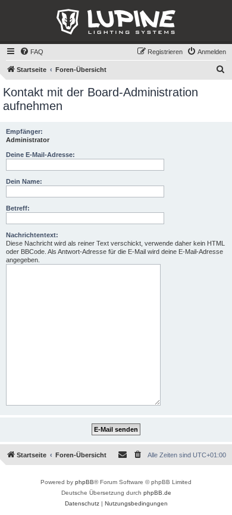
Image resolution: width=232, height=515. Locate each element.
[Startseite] (116, 22)
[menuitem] (31, 52)
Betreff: (18, 208)
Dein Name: (24, 181)
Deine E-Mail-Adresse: (40, 154)
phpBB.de (157, 492)
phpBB (84, 482)
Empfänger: (24, 131)
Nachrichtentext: (32, 234)
